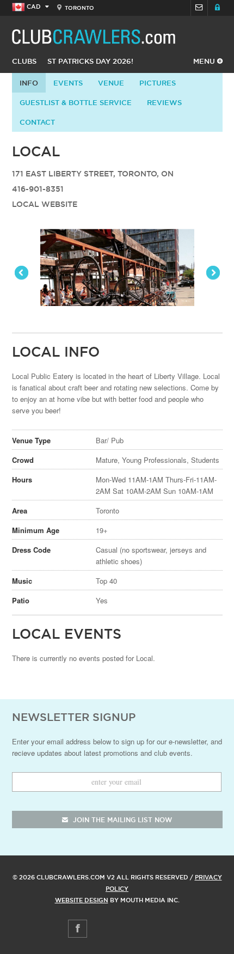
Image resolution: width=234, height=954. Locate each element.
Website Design (81, 900)
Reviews (164, 102)
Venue (111, 83)
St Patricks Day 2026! (90, 61)
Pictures (157, 83)
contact (37, 122)
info (29, 83)
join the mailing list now (121, 819)
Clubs (24, 61)
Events (68, 83)
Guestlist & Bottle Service (76, 102)
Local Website (44, 204)
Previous (22, 273)
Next (212, 273)
